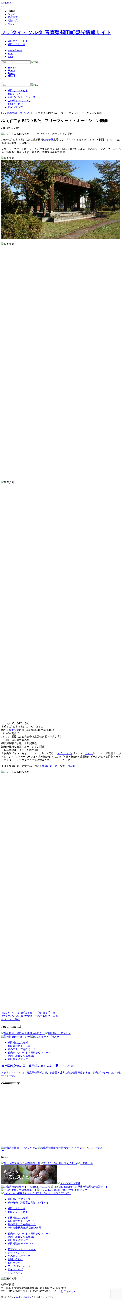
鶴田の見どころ (16, 44)
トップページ (15, 1272)
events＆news (15, 50)
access (12, 73)
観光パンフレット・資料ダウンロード (29, 1052)
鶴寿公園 (48, 139)
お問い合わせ (15, 103)
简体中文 (13, 17)
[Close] (2, 6)
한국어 (11, 24)
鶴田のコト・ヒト (18, 41)
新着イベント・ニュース (22, 97)
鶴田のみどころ (16, 1208)
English (11, 14)
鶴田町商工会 (49, 766)
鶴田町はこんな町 (18, 1042)
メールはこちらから (65, 1291)
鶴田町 (71, 766)
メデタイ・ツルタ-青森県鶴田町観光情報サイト (56, 32)
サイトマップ (15, 107)
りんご (89, 753)
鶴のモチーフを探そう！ (22, 1049)
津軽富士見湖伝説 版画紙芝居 (24, 1227)
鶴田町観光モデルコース (22, 1046)
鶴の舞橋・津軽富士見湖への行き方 (28, 1202)
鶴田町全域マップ (18, 1059)
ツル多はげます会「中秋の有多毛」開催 (29, 1016)
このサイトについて (19, 100)
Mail (12, 76)
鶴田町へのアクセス (19, 1199)
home (10, 56)
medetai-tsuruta (23, 1297)
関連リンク (14, 1262)
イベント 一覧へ (10, 1019)
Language (6, 2)
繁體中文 (13, 20)
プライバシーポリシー (20, 1266)
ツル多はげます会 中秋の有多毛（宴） (29, 1012)
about (10, 53)
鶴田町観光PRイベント (21, 1243)
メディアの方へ (16, 1252)
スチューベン (64, 753)
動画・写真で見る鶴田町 (22, 1056)
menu (12, 70)
